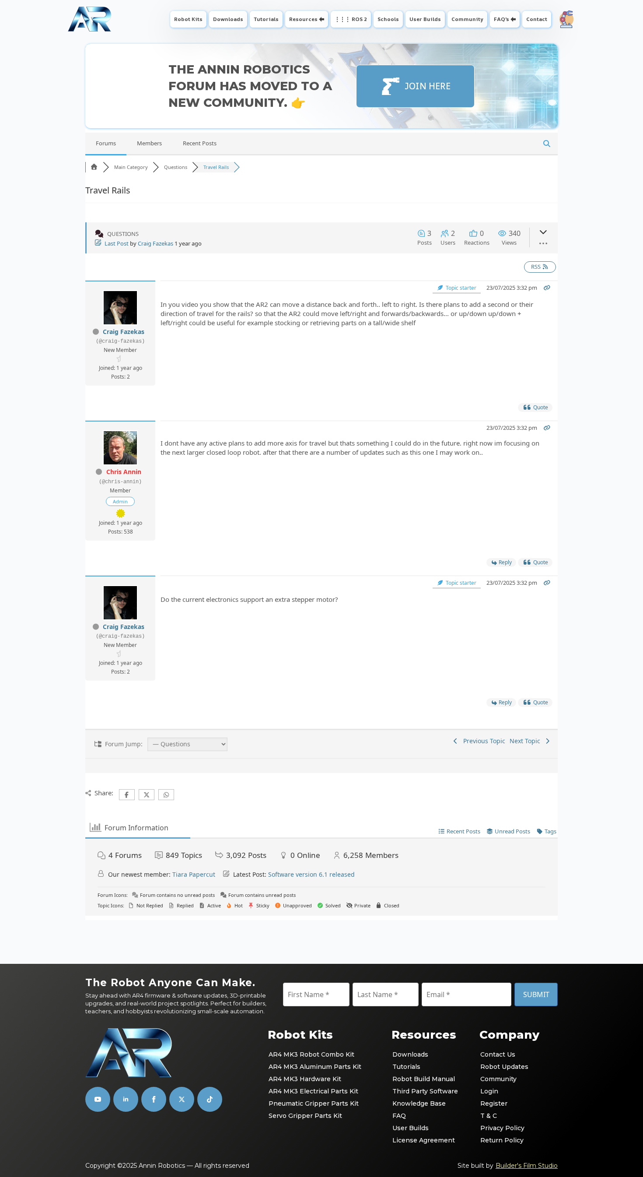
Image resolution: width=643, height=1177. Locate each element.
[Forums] (94, 167)
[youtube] (97, 1099)
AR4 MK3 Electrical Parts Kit (313, 1091)
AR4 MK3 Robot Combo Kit (311, 1054)
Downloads (228, 19)
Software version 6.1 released (311, 874)
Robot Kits (188, 19)
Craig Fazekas (155, 243)
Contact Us (497, 1054)
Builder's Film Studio (527, 1166)
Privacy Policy (502, 1128)
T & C (488, 1116)
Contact (536, 19)
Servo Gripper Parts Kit (305, 1116)
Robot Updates (504, 1067)
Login (489, 1091)
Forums (106, 143)
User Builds (425, 19)
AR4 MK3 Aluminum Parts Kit (315, 1067)
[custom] (181, 1099)
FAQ (399, 1116)
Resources (303, 19)
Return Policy (502, 1140)
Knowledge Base (419, 1103)
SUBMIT (536, 994)
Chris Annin (123, 471)
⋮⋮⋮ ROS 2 (351, 19)
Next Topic (527, 741)
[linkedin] (125, 1099)
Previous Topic (482, 741)
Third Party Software (425, 1091)
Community (467, 19)
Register (493, 1103)
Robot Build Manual (423, 1079)
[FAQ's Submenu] (514, 19)
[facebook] (153, 1099)
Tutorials (266, 19)
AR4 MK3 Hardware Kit (305, 1079)
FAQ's (501, 19)
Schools (388, 19)
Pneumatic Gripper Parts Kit (314, 1103)
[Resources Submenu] (323, 19)
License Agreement (423, 1140)
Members (149, 143)
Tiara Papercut (193, 874)
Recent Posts (200, 143)
